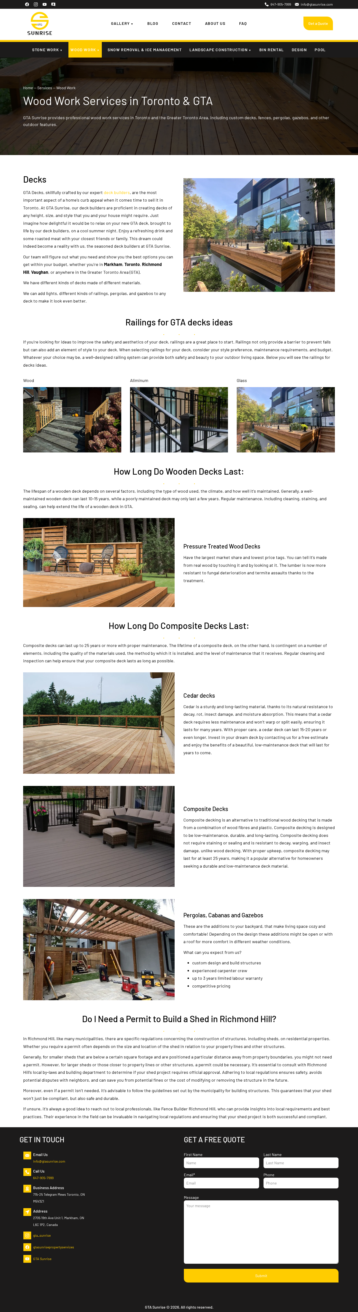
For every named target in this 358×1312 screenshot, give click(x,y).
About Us (215, 23)
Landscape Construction (218, 49)
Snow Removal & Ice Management (145, 49)
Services (44, 87)
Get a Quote (318, 23)
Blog (152, 23)
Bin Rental (271, 49)
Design (299, 49)
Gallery (120, 23)
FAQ (243, 23)
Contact (181, 23)
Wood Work (83, 49)
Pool (320, 49)
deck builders (117, 192)
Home (28, 87)
